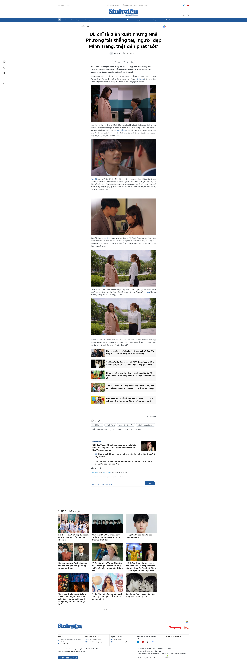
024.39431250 (64, 644)
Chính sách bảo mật (173, 637)
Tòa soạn (61, 637)
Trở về (4, 84)
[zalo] (153, 642)
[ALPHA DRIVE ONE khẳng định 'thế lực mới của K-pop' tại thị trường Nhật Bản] (107, 523)
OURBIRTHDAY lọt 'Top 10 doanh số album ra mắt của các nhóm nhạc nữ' (73, 537)
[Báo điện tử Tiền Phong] (175, 628)
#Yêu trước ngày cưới (145, 425)
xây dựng (107, 238)
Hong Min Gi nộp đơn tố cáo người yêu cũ (139, 536)
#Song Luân (117, 429)
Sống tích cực (157, 20)
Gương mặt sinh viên (124, 20)
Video (147, 20)
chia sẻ (115, 62)
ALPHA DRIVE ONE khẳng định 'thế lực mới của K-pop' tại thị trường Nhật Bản (106, 537)
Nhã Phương (139, 79)
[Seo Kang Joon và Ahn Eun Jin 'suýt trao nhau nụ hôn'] (141, 582)
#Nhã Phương (97, 425)
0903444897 (117, 639)
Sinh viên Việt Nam (70, 627)
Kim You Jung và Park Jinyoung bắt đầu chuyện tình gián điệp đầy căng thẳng (73, 565)
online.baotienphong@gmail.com (123, 642)
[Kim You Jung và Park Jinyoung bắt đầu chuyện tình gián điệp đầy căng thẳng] (73, 552)
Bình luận (4, 78)
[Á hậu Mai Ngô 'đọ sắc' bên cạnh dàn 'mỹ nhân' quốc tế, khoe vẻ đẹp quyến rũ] (107, 582)
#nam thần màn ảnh (133, 429)
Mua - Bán (169, 20)
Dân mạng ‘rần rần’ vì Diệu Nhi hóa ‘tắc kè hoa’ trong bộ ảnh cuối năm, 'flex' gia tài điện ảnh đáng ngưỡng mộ (129, 399)
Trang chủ (59, 19)
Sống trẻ (78, 20)
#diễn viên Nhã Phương (101, 429)
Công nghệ (138, 20)
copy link (123, 62)
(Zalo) (99, 639)
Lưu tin (4, 73)
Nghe (4, 62)
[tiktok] (148, 642)
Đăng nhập (94, 472)
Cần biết (178, 20)
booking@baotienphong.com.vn (97, 642)
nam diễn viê (121, 130)
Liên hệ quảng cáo (92, 637)
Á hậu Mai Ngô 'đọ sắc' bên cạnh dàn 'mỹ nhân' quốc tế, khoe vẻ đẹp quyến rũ (107, 596)
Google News (164, 26)
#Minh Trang (110, 425)
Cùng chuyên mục (69, 511)
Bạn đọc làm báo (69, 658)
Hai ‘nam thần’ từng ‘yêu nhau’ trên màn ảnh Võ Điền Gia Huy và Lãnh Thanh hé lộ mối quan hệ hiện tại (130, 352)
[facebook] (184, 5)
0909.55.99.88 (92, 639)
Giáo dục (88, 20)
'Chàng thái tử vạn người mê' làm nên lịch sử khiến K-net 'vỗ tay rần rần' (125, 455)
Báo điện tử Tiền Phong (123, 12)
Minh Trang (147, 292)
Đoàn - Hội (68, 20)
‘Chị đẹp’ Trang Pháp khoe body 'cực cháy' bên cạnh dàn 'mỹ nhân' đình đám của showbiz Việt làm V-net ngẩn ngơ (114, 447)
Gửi (150, 483)
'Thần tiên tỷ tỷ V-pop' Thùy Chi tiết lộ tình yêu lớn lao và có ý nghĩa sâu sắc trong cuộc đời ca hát (107, 567)
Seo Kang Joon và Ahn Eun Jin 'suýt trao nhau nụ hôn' (140, 595)
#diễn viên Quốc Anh (126, 425)
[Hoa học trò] (186, 628)
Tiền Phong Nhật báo (129, 5)
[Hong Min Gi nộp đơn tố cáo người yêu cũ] (141, 523)
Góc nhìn (97, 20)
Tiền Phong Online (113, 5)
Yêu (105, 20)
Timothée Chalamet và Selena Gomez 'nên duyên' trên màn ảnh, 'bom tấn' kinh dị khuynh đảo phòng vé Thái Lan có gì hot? (72, 599)
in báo (128, 62)
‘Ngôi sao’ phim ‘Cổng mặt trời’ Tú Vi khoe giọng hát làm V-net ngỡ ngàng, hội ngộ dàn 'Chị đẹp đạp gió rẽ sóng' (130, 363)
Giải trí (112, 20)
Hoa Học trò (143, 5)
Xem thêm (187, 19)
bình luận (132, 62)
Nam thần (94, 179)
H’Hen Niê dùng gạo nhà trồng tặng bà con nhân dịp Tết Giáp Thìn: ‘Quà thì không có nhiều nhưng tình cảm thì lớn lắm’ (130, 376)
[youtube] (188, 5)
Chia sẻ (4, 68)
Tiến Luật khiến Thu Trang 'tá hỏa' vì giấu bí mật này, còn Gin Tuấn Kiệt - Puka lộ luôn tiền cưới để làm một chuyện (130, 387)
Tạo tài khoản (107, 472)
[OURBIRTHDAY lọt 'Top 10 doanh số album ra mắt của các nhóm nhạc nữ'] (73, 523)
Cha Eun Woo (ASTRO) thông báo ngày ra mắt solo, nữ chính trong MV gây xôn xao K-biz (123, 462)
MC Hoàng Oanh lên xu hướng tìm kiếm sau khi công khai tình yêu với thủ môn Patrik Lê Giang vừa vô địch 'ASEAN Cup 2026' (141, 567)
